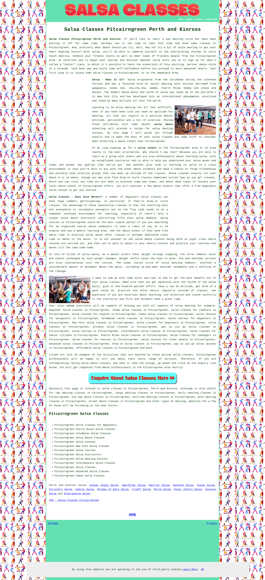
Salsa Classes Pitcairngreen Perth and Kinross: (85, 39)
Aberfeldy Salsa (133, 485)
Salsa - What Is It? (108, 79)
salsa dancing (162, 128)
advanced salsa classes (66, 343)
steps (152, 181)
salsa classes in (114, 388)
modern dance (120, 92)
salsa (164, 92)
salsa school (147, 148)
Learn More (190, 569)
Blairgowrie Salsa (77, 493)
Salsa (131, 79)
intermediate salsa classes (141, 331)
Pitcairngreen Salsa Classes (79, 414)
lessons (54, 243)
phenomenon (191, 96)
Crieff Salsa (141, 489)
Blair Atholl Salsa (188, 489)
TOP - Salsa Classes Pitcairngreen (74, 500)
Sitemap (53, 523)
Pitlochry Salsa (60, 489)
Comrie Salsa (84, 489)
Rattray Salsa (159, 485)
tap (57, 393)
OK (202, 569)
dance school (127, 141)
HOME (181, 19)
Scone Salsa (205, 485)
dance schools (163, 186)
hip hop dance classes (88, 397)
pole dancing (207, 397)
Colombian (82, 433)
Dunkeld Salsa (183, 485)
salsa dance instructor (78, 218)
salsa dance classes (150, 239)
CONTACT (199, 19)
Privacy (212, 523)
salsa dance (163, 124)
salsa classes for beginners (158, 322)
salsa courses (82, 331)
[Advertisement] (69, 119)
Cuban (79, 475)
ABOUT (189, 19)
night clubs (197, 239)
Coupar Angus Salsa (104, 485)
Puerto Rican (85, 429)
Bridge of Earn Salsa (113, 489)
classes (160, 173)
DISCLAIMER (211, 19)
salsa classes (162, 137)
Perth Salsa (162, 489)
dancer (115, 254)
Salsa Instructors (89, 454)
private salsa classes (110, 326)
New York (82, 446)
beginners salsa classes (143, 197)
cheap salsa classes (127, 310)
